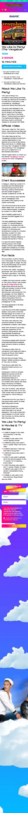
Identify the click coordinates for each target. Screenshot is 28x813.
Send (14, 526)
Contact (24, 1)
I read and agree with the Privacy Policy (12, 519)
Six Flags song (12, 284)
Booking (19, 1)
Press (14, 1)
